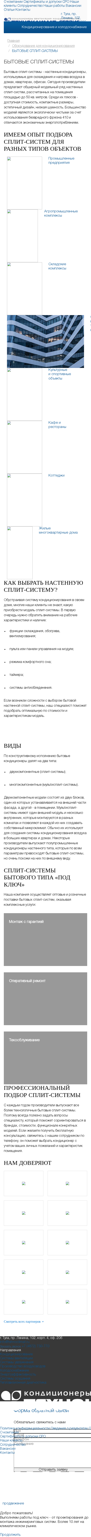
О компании (13, 1)
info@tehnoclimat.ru (14, 1342)
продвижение (13, 1503)
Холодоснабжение (14, 1370)
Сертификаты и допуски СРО (46, 1)
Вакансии (73, 5)
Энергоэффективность (18, 1374)
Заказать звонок (10, 1346)
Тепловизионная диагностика (23, 1382)
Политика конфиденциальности (25, 1428)
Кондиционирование (16, 1354)
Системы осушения (15, 1378)
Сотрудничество (30, 5)
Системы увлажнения (16, 1362)
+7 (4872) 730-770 (35, 1346)
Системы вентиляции (16, 1358)
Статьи (9, 9)
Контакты (22, 9)
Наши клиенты (11, 1440)
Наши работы (54, 5)
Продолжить (10, 1534)
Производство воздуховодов (22, 1366)
